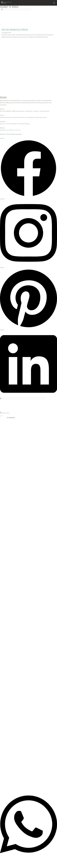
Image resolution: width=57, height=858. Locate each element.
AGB (18, 123)
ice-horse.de (17, 130)
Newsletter (36, 111)
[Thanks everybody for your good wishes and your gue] (9, 457)
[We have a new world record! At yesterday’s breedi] (47, 458)
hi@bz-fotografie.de (19, 111)
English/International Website (7, 130)
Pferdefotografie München (6, 117)
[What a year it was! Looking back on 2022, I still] (28, 478)
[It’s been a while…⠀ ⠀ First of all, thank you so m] (9, 599)
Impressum (2, 123)
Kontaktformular (29, 111)
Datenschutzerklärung (11, 123)
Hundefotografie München (19, 117)
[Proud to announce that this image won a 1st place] (28, 585)
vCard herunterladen (44, 111)
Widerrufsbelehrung (25, 123)
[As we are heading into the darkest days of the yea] (9, 708)
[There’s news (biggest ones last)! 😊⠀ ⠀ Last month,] (47, 728)
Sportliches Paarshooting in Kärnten (14, 30)
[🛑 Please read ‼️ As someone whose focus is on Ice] (28, 711)
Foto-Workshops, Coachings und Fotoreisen (36, 117)
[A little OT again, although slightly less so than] (47, 590)
